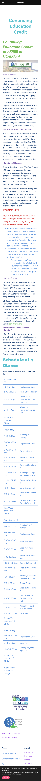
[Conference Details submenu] (19, 758)
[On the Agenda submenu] (15, 753)
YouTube (28, 763)
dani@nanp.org (15, 324)
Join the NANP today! (11, 734)
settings (18, 774)
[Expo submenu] (7, 764)
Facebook (28, 752)
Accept (6, 778)
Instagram (28, 756)
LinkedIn (28, 759)
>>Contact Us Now (9, 737)
